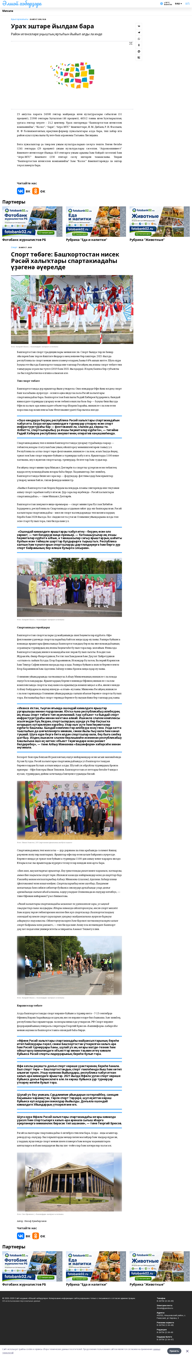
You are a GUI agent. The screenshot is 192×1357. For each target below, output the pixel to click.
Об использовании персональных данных (21, 1301)
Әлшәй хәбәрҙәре (21, 3)
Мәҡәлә (7, 10)
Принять (174, 1351)
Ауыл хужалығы (19, 19)
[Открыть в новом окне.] (23, 191)
